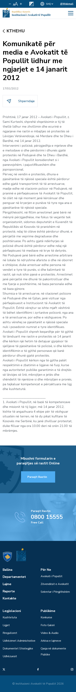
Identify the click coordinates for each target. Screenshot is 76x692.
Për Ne (46, 570)
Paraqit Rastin (37, 477)
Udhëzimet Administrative (19, 641)
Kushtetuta (10, 617)
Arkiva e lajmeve (51, 641)
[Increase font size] (21, 4)
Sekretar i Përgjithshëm (55, 592)
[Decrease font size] (10, 4)
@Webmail (66, 3)
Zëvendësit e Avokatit (55, 584)
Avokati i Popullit (51, 576)
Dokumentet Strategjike (18, 648)
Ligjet (6, 625)
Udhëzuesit (10, 656)
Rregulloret (10, 633)
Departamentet (14, 577)
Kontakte (9, 598)
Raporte (9, 591)
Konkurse (46, 617)
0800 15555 (47, 517)
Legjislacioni (12, 611)
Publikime (48, 611)
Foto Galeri (48, 625)
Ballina (7, 570)
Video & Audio (50, 633)
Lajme (7, 584)
